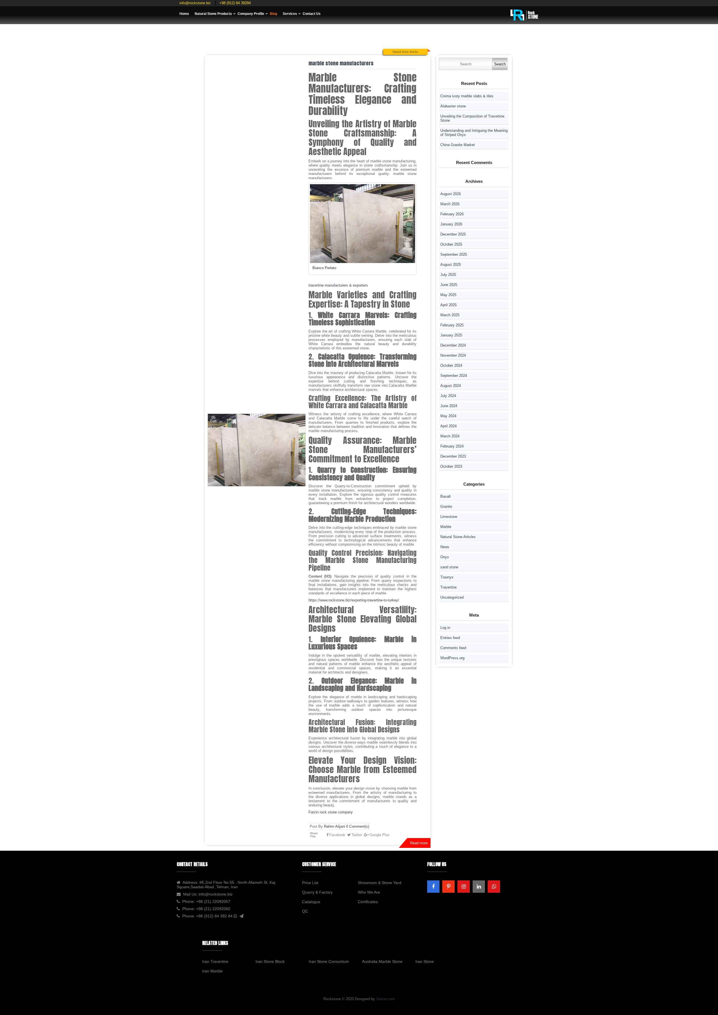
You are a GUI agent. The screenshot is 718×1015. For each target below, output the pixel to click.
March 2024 (449, 436)
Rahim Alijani (334, 826)
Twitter (356, 835)
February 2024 (452, 446)
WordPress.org (452, 658)
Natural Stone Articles (405, 51)
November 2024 (453, 355)
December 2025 (453, 234)
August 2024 (450, 386)
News (444, 547)
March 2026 (449, 204)
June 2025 (448, 285)
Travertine (448, 587)
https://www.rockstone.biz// (354, 600)
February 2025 (452, 325)
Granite (446, 506)
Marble (445, 527)
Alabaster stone (453, 106)
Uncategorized (452, 597)
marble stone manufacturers (341, 63)
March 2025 (449, 315)
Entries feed (450, 638)
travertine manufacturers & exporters (338, 285)
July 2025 (448, 275)
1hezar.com (385, 999)
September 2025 (453, 254)
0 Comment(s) (357, 826)
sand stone (449, 567)
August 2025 (450, 264)
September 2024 (453, 375)
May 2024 (448, 416)
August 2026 (450, 194)
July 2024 (448, 396)
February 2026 (452, 214)
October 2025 (451, 244)
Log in (445, 628)
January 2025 (451, 335)
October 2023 (451, 466)
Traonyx (447, 577)
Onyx (444, 557)
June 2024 (448, 406)
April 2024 (448, 426)
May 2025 (448, 295)
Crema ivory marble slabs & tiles (466, 96)
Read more (419, 843)
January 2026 (451, 224)
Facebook (337, 835)
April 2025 (448, 305)
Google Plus (380, 835)
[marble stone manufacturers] (256, 450)
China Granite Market (457, 145)
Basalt (445, 496)
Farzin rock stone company (331, 812)
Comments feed (453, 648)
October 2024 (451, 365)
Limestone (448, 517)
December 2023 (453, 456)
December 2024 (453, 345)
